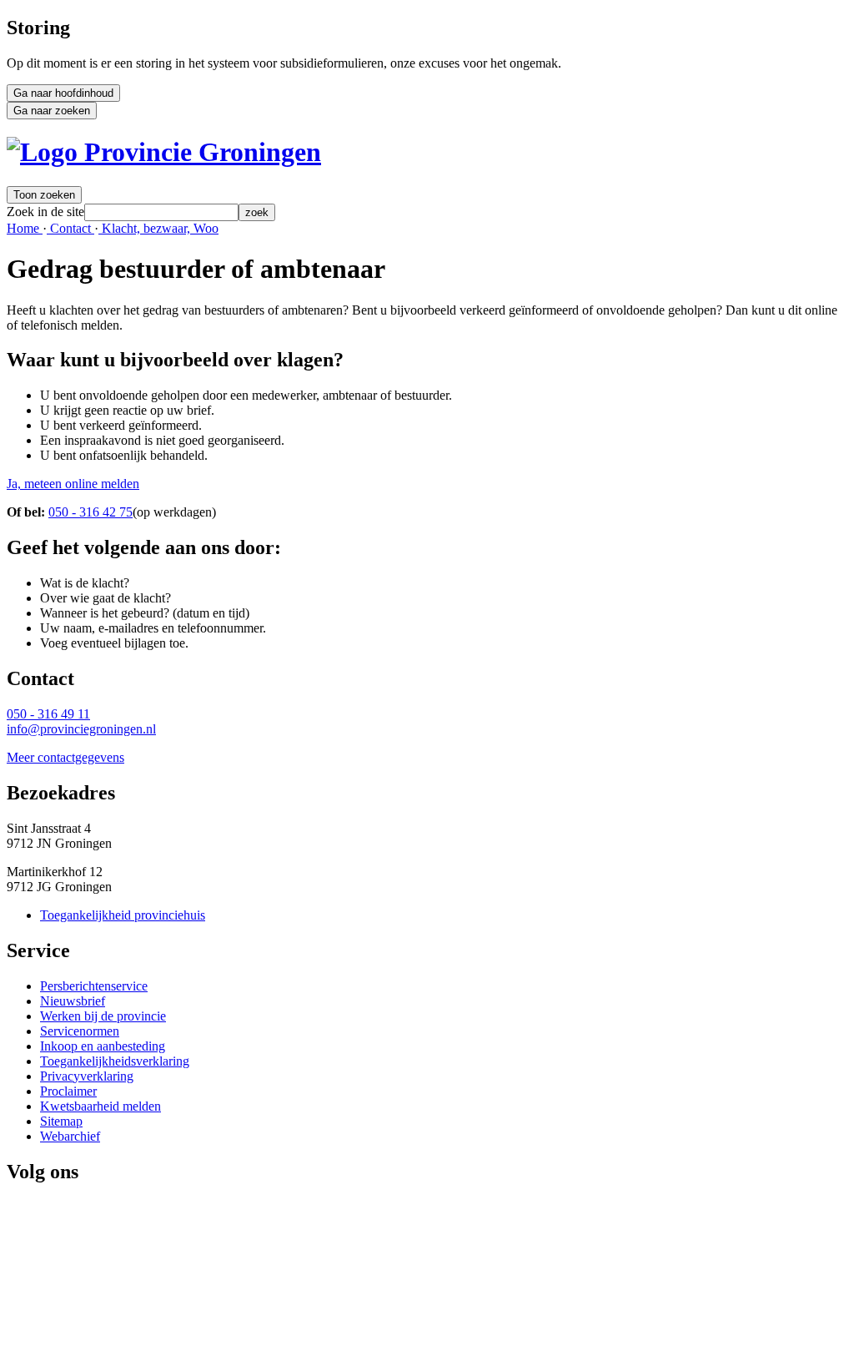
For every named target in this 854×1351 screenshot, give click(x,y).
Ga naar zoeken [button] (51, 110)
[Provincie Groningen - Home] (164, 152)
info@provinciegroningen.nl (81, 729)
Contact (70, 228)
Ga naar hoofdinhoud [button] (63, 93)
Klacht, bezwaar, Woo (158, 228)
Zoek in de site (45, 211)
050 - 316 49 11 (48, 714)
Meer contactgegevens (65, 757)
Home (25, 228)
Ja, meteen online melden (73, 483)
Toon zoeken (44, 195)
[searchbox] (161, 212)
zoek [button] (257, 212)
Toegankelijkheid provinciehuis (122, 915)
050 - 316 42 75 (90, 512)
